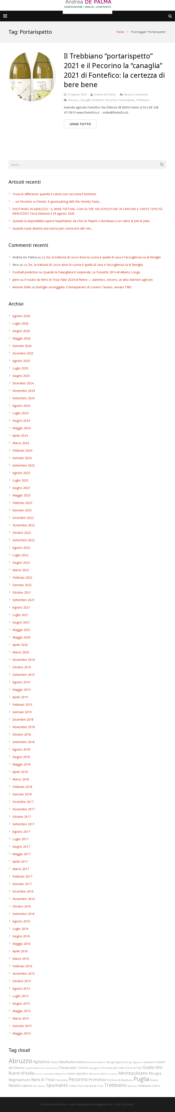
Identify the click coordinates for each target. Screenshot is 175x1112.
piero (15, 280)
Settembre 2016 (23, 914)
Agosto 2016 (21, 921)
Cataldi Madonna (34, 1068)
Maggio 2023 (21, 495)
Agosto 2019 (21, 682)
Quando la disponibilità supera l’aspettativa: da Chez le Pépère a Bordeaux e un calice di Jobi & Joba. (81, 221)
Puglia (141, 1079)
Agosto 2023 (21, 473)
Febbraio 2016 (22, 966)
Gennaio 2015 (22, 1026)
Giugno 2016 (21, 936)
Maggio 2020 (21, 637)
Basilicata (67, 1061)
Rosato (15, 1085)
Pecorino (111, 100)
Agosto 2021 (21, 607)
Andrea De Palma (105, 94)
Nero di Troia (43, 1079)
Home (120, 32)
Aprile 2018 (20, 772)
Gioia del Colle (115, 1068)
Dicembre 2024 (23, 383)
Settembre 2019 (23, 675)
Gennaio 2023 (22, 510)
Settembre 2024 (23, 398)
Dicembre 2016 (23, 891)
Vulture (156, 1085)
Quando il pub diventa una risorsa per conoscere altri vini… (52, 228)
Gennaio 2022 (22, 585)
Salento (27, 1085)
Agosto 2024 (21, 406)
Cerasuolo (67, 1067)
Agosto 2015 (21, 988)
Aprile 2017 (20, 861)
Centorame (51, 1068)
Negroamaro (20, 1079)
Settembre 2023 (23, 465)
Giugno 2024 (21, 420)
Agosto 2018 (21, 749)
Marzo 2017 (20, 869)
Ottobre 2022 (21, 533)
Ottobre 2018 (21, 734)
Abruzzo (73, 100)
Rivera (154, 1080)
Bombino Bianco (96, 1062)
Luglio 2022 (20, 555)
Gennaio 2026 (22, 346)
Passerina (61, 1080)
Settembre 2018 (23, 742)
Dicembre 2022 (23, 518)
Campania (148, 1062)
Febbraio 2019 (22, 704)
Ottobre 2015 (21, 981)
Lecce (38, 1073)
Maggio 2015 (21, 1011)
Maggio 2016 (21, 944)
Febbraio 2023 (22, 503)
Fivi (103, 1068)
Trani (100, 1085)
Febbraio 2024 (22, 450)
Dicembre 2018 (23, 719)
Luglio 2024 (20, 413)
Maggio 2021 (21, 630)
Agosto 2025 (21, 361)
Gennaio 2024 (22, 458)
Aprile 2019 (20, 697)
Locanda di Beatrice (54, 1073)
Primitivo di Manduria (120, 1080)
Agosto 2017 (21, 832)
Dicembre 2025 (23, 353)
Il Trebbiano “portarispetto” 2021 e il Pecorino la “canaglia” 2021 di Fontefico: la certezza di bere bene (114, 70)
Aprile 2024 (20, 435)
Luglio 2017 (20, 839)
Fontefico (98, 100)
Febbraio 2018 (22, 787)
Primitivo (97, 1079)
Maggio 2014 (21, 1033)
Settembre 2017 (23, 824)
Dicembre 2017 (23, 802)
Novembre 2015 (23, 974)
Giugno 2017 (21, 846)
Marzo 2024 (20, 443)
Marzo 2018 (20, 779)
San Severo (39, 1085)
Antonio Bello (21, 287)
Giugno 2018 (21, 757)
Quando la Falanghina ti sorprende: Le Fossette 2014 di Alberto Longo (91, 272)
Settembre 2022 (23, 540)
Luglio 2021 (20, 615)
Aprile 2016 (20, 951)
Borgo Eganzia (116, 1062)
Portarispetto (126, 100)
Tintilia (73, 1085)
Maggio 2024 (21, 428)
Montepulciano (133, 1073)
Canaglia (85, 100)
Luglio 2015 (20, 996)
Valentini (132, 1085)
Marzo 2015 (20, 1018)
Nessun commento (136, 94)
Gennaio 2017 (22, 884)
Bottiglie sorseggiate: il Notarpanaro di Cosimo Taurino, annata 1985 (83, 287)
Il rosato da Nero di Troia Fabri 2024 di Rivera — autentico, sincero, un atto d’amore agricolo (88, 280)
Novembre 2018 (23, 727)
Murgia (155, 1073)
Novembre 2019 (23, 660)
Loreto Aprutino (77, 1073)
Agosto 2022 (21, 548)
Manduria (94, 1073)
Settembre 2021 (23, 600)
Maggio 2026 (21, 338)
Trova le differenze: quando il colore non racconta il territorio (54, 194)
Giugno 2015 (21, 1003)
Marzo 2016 (20, 959)
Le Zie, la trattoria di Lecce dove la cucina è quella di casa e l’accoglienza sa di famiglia (101, 257)
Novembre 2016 (23, 899)
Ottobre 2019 (21, 667)
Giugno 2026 (21, 331)
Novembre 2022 (23, 525)
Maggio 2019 (21, 690)
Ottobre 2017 (21, 817)
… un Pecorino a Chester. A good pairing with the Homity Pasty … (57, 201)
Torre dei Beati (86, 1086)
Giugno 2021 (21, 622)
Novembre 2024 (23, 391)
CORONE (82, 1068)
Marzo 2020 (20, 652)
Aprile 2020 (20, 645)
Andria (55, 1062)
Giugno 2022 (21, 562)
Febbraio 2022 (22, 577)
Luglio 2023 (20, 480)
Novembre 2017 (23, 809)
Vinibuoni (144, 1085)
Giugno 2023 (21, 488)
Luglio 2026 (20, 323)
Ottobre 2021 (21, 592)
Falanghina (95, 1068)
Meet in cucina (109, 1073)
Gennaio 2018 (22, 794)
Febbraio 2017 (22, 876)
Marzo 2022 (20, 570)
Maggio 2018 (21, 764)
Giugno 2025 (21, 376)
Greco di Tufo (133, 1068)
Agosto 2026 (21, 316)
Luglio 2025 (20, 368)
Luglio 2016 (20, 929)
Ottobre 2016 (21, 906)
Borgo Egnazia (133, 1062)
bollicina (80, 1062)
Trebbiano (142, 100)
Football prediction (25, 272)
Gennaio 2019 (22, 712)
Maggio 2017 (21, 854)
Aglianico (41, 1061)
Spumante (57, 1085)
